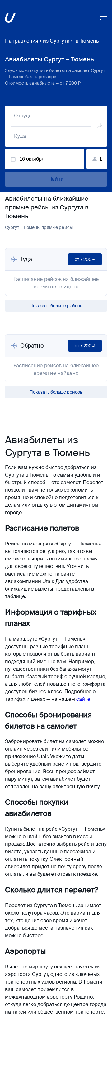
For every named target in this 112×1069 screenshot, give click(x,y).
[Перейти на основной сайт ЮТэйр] (10, 19)
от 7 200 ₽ (85, 259)
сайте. (83, 699)
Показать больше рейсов (56, 305)
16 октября (31, 159)
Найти (56, 179)
